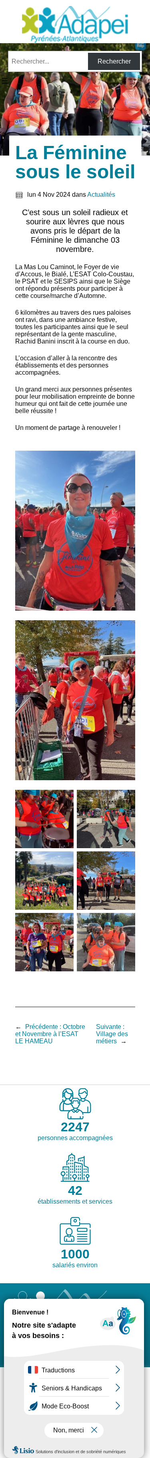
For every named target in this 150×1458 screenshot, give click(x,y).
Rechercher (114, 61)
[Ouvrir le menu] (5, 81)
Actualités (101, 194)
